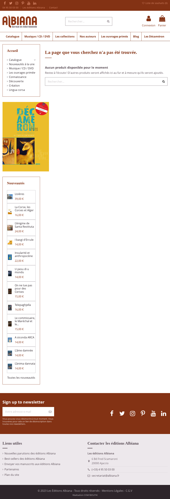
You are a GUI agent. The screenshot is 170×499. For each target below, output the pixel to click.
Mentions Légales (113, 491)
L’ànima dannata (25, 363)
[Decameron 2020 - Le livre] (25, 136)
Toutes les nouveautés (21, 377)
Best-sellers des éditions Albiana (24, 459)
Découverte (16, 81)
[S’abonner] (50, 411)
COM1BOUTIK (91, 495)
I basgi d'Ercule (24, 240)
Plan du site (11, 475)
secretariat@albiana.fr (105, 475)
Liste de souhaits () (156, 3)
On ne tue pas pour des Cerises (23, 288)
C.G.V (129, 491)
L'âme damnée (24, 350)
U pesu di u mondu (22, 270)
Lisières (19, 194)
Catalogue (15, 60)
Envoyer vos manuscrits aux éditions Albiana (32, 464)
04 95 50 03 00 (10, 7)
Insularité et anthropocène (24, 254)
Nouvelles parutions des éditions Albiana (30, 453)
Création (14, 85)
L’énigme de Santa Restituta (24, 224)
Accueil (12, 51)
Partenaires (11, 469)
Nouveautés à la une (22, 64)
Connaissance (17, 77)
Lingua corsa (17, 90)
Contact (53, 7)
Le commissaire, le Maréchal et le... (25, 321)
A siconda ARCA (24, 337)
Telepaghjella (23, 305)
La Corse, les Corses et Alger (24, 208)
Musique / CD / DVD (21, 68)
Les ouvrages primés (22, 72)
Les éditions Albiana (34, 7)
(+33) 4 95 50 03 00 (103, 469)
